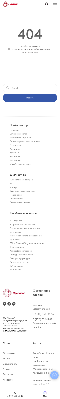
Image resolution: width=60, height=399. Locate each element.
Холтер (13, 187)
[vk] (4, 304)
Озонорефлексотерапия (21, 254)
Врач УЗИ (14, 152)
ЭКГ (12, 183)
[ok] (9, 304)
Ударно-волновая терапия (22, 224)
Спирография (16, 198)
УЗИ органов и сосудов (21, 179)
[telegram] (13, 304)
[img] (10, 4)
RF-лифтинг (15, 269)
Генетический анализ (20, 202)
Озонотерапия (17, 247)
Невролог (14, 130)
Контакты (8, 379)
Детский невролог (18, 133)
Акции (6, 369)
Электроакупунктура (20, 258)
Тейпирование (16, 266)
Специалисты (10, 363)
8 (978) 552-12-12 (42, 319)
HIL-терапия (16, 220)
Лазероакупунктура (19, 262)
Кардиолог (15, 148)
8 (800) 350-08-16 (43, 314)
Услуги (6, 358)
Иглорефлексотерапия (21, 250)
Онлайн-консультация (20, 164)
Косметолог (15, 156)
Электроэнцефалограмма (22, 191)
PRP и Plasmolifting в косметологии (27, 243)
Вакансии (8, 374)
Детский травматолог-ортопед (25, 141)
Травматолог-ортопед (20, 137)
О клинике (9, 353)
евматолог (16, 145)
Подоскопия (16, 194)
